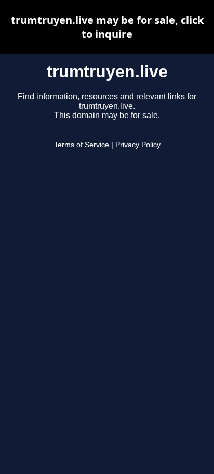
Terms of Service (81, 145)
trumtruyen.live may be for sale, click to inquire (107, 27)
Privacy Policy (137, 145)
